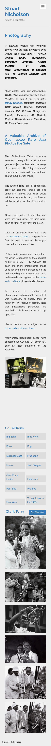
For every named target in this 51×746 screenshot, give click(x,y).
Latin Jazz (32, 479)
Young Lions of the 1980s (35, 500)
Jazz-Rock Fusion (12, 477)
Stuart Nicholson (17, 11)
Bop (29, 446)
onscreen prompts (18, 236)
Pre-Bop (31, 488)
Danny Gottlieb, (14, 103)
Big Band (11, 436)
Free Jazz (32, 455)
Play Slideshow (37, 512)
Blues (9, 446)
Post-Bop (11, 488)
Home (9, 465)
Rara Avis (11, 502)
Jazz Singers (34, 465)
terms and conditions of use (19, 328)
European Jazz (14, 455)
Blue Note (32, 436)
